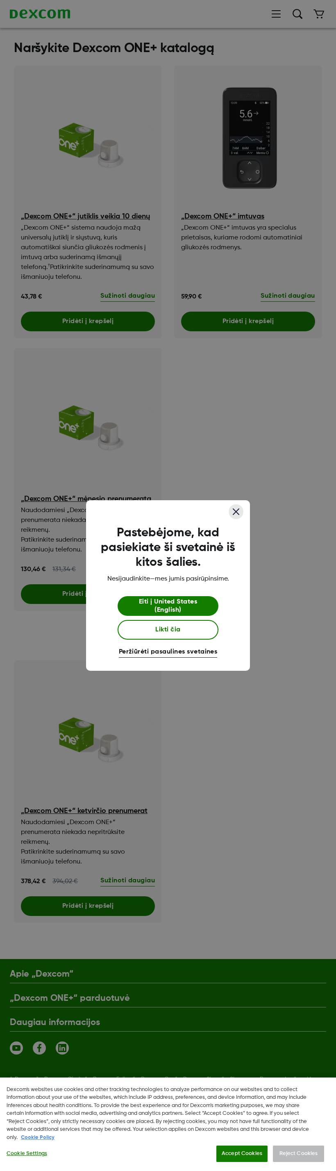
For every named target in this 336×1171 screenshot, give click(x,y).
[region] (168, 1124)
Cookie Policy (37, 1137)
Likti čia (167, 630)
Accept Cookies (242, 1153)
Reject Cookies (298, 1153)
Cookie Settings (27, 1153)
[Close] (236, 511)
